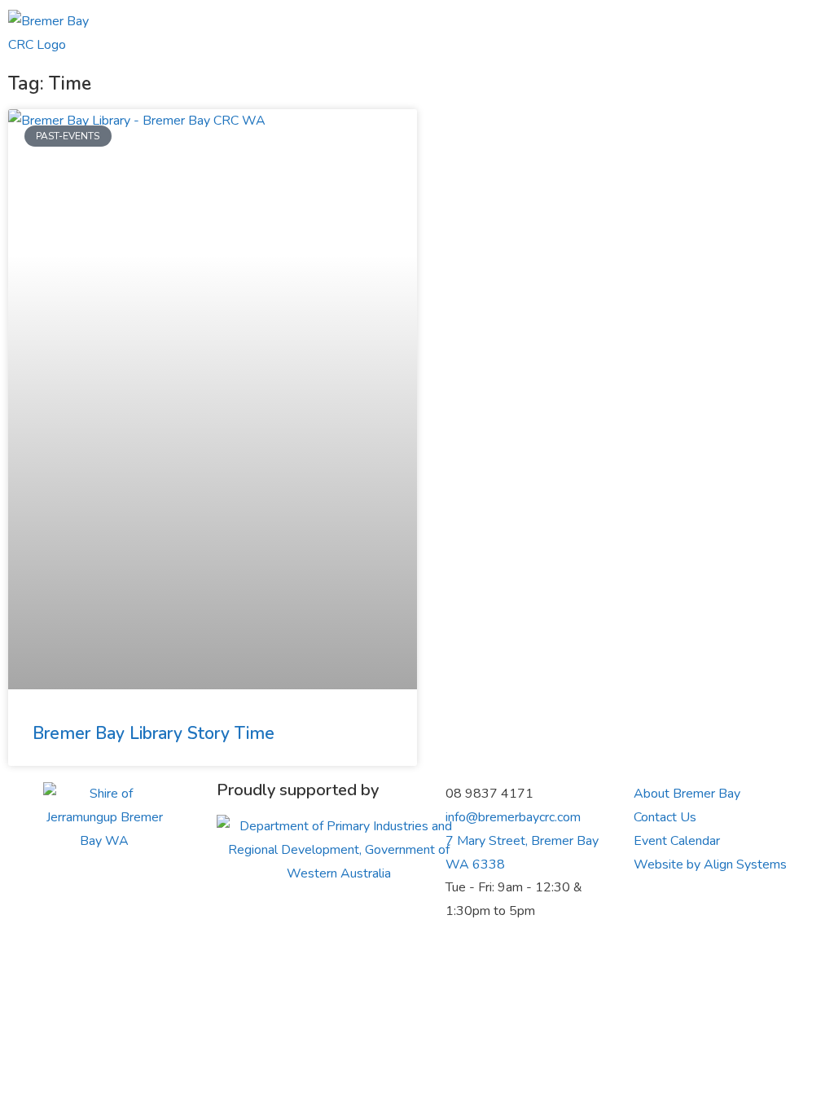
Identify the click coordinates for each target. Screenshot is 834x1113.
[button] (639, 33)
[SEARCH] (764, 33)
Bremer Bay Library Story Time (153, 733)
